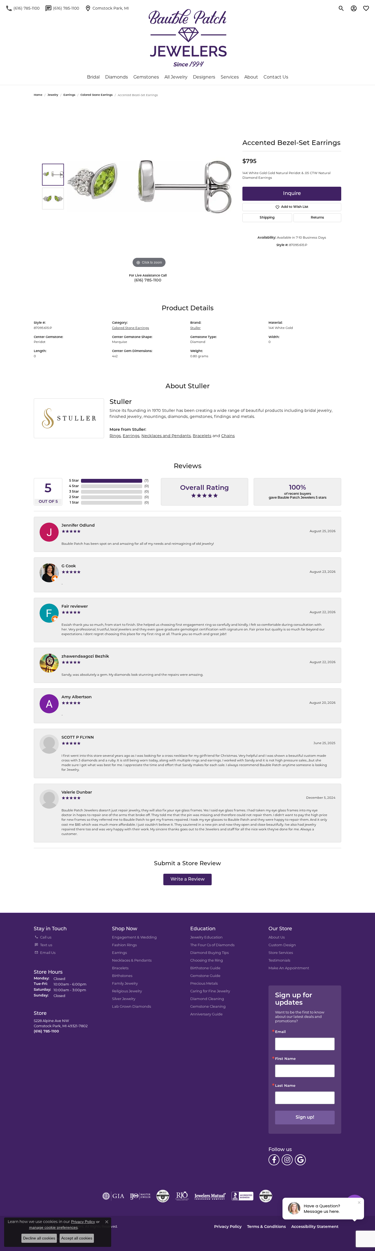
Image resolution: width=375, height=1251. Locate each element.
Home (38, 95)
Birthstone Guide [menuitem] (205, 968)
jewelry (52, 95)
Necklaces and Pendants (166, 435)
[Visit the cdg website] (163, 1196)
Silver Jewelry (123, 998)
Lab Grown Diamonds (131, 1006)
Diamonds (116, 77)
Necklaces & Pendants (132, 960)
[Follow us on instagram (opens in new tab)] (287, 1159)
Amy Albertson (76, 697)
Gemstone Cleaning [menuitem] (208, 1006)
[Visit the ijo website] (140, 1196)
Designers (204, 77)
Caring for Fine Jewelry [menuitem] (210, 991)
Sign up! (305, 1117)
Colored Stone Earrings (96, 95)
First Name (285, 1059)
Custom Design (282, 945)
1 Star (74, 502)
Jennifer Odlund (78, 526)
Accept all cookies (76, 1238)
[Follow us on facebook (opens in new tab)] (273, 1159)
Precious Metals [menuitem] (204, 983)
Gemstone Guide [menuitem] (205, 975)
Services (230, 77)
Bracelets (202, 435)
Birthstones (122, 975)
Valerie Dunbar (76, 793)
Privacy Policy (228, 1227)
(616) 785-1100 (147, 280)
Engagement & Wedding (134, 937)
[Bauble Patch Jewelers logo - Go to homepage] (188, 37)
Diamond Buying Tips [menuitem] (209, 952)
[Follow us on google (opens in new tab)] (300, 1159)
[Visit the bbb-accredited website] (242, 1196)
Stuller (195, 328)
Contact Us (276, 77)
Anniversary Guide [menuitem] (206, 1014)
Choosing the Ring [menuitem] (206, 960)
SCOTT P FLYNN (77, 738)
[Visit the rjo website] (182, 1196)
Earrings (69, 95)
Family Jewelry (125, 983)
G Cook (68, 566)
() (146, 480)
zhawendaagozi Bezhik (85, 657)
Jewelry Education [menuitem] (206, 937)
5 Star (74, 480)
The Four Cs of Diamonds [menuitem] (212, 945)
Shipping (267, 217)
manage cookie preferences (53, 1227)
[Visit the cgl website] (266, 1196)
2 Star (74, 497)
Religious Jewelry (127, 991)
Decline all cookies (39, 1238)
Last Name (285, 1086)
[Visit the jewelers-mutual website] (210, 1196)
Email (280, 1032)
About (251, 77)
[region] (149, 186)
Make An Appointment (288, 968)
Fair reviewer (74, 607)
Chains (228, 435)
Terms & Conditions (266, 1227)
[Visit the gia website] (113, 1196)
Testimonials (279, 960)
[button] (341, 8)
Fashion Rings (124, 945)
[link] (22, 8)
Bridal (93, 77)
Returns (317, 217)
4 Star (74, 486)
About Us (276, 937)
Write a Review (187, 879)
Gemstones (146, 77)
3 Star (74, 491)
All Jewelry (176, 77)
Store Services (280, 952)
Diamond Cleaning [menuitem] (207, 998)
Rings (115, 435)
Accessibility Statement (314, 1227)
